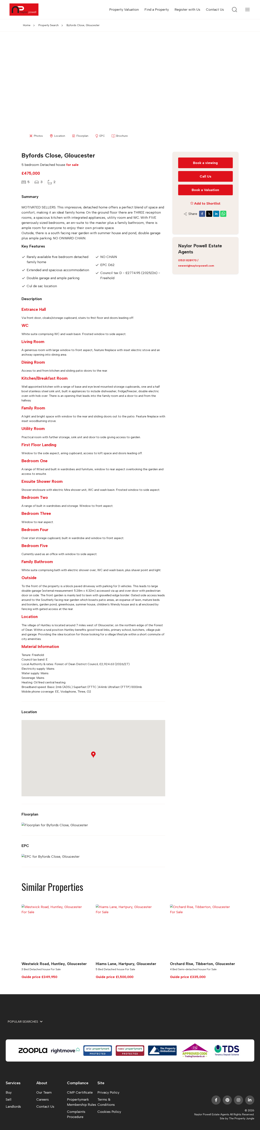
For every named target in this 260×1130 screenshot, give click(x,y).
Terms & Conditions (106, 1102)
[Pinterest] (227, 1100)
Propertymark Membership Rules (81, 1102)
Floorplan (82, 135)
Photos (38, 135)
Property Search (48, 25)
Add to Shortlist (207, 203)
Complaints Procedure (76, 1114)
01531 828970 (187, 260)
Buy (9, 1092)
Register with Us (187, 9)
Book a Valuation (205, 190)
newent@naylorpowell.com (196, 265)
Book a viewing (205, 163)
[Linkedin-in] (249, 1100)
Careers (42, 1099)
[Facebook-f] (216, 1100)
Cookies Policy (109, 1112)
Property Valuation (124, 9)
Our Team (44, 1092)
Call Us (205, 176)
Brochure (122, 135)
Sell (8, 1099)
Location (59, 135)
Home (26, 25)
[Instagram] (238, 1100)
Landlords (13, 1106)
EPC (102, 135)
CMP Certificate (80, 1092)
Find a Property (156, 9)
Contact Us (215, 9)
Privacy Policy (108, 1092)
